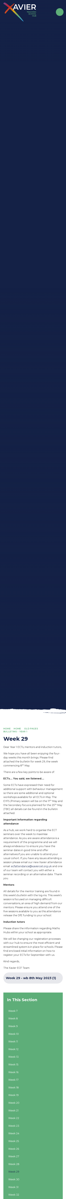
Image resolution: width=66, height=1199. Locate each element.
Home (7, 728)
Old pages (31, 728)
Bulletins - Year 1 (15, 731)
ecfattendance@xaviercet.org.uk (31, 866)
